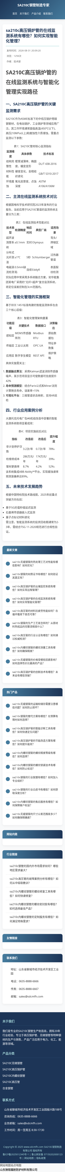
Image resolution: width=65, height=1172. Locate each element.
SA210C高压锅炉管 (13, 1069)
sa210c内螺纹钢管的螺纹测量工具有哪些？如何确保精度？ (34, 649)
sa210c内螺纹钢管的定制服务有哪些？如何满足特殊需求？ (34, 919)
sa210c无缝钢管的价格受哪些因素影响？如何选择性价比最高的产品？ (35, 661)
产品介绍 (36, 13)
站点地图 (16, 1165)
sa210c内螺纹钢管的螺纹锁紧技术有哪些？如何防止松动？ (34, 766)
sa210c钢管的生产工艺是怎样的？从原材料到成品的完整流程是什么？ (35, 624)
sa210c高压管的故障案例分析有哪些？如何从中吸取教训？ (34, 881)
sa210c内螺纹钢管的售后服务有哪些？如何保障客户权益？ (35, 803)
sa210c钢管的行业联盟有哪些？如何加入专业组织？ (35, 779)
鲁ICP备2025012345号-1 (16, 1154)
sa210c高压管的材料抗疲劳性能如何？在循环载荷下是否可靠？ (35, 612)
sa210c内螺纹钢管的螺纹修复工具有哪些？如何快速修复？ (33, 894)
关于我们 (24, 13)
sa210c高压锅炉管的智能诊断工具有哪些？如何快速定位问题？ (34, 730)
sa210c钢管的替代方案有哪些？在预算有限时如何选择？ (35, 717)
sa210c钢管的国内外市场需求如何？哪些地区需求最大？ (34, 868)
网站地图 (29, 1158)
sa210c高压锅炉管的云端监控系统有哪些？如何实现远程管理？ (34, 588)
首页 (14, 13)
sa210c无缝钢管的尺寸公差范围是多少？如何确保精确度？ (35, 815)
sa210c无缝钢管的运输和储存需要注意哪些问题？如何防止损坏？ (35, 705)
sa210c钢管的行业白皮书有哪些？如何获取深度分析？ (35, 791)
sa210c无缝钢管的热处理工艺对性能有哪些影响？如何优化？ (35, 563)
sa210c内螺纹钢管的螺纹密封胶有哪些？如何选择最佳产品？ (34, 906)
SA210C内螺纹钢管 (13, 1076)
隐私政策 (41, 1158)
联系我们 (48, 13)
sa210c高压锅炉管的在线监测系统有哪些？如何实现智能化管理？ (34, 600)
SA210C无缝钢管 (12, 1063)
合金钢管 (7, 1088)
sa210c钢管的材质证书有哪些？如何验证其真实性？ (35, 575)
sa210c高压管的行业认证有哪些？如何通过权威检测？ (35, 636)
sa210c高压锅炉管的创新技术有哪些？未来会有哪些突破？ (35, 673)
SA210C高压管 (11, 1082)
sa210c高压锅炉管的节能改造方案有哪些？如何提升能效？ (34, 742)
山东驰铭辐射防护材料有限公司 (18, 1169)
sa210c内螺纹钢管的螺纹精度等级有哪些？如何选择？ (34, 754)
